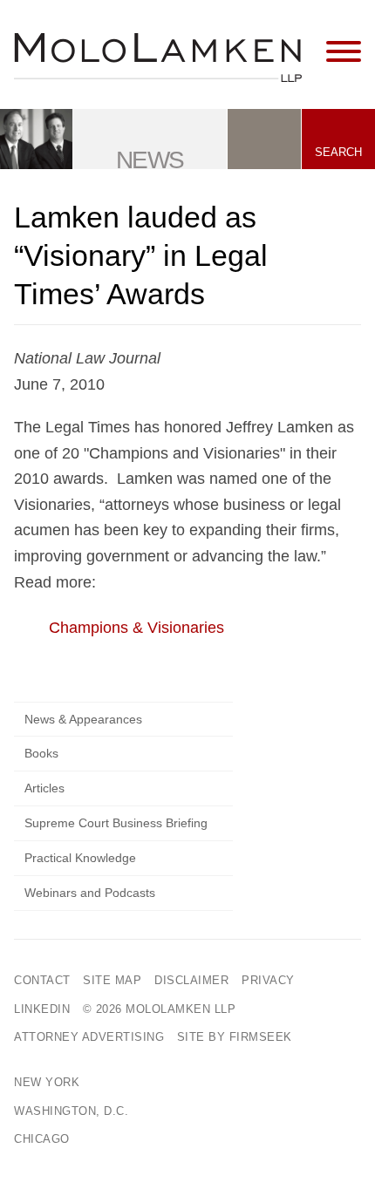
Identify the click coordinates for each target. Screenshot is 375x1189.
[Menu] (344, 52)
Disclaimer (191, 980)
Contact (42, 980)
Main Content (127, 21)
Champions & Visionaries (136, 627)
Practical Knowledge (80, 858)
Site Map (112, 980)
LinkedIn (42, 1009)
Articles (44, 788)
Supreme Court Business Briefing (116, 823)
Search (338, 152)
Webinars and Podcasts (89, 893)
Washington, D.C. (71, 1111)
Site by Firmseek (234, 1036)
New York (46, 1082)
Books (41, 753)
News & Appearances (83, 719)
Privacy (268, 980)
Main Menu (135, 21)
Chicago (42, 1138)
